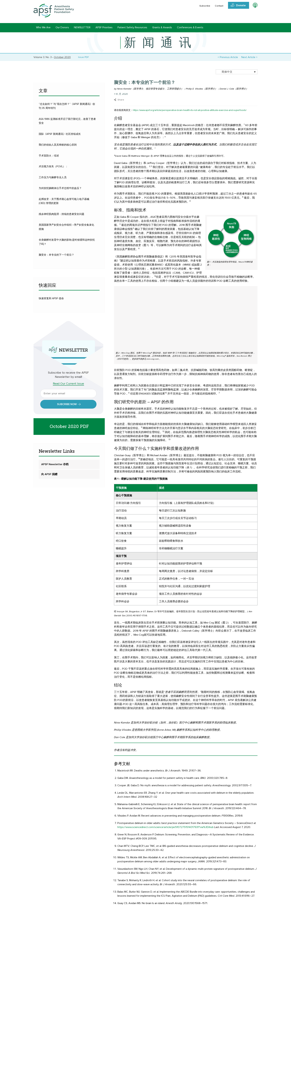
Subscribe (204, 6)
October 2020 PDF (69, 426)
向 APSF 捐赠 (49, 474)
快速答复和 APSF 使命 (51, 298)
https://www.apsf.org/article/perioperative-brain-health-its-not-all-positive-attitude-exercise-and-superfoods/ (190, 110)
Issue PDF (83, 57)
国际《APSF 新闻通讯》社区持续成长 (60, 134)
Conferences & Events (190, 27)
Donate (241, 5)
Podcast (253, 6)
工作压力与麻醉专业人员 (53, 177)
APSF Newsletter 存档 (55, 464)
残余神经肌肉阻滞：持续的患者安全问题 (61, 214)
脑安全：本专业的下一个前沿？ (56, 255)
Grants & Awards (162, 27)
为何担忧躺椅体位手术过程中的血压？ (60, 188)
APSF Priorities (103, 27)
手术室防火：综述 (49, 155)
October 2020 (62, 57)
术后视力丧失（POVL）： (53, 166)
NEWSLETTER (82, 27)
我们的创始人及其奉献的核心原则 (58, 145)
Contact (219, 6)
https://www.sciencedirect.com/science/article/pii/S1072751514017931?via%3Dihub (165, 827)
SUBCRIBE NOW (67, 404)
